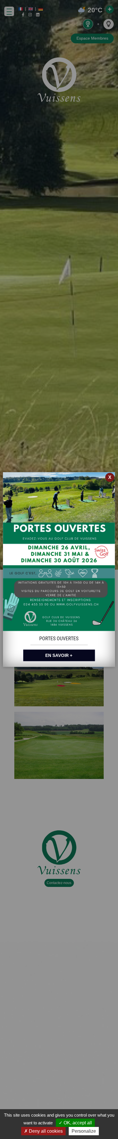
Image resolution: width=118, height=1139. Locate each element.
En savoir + (58, 655)
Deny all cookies (45, 1131)
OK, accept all (77, 1122)
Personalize (84, 1131)
